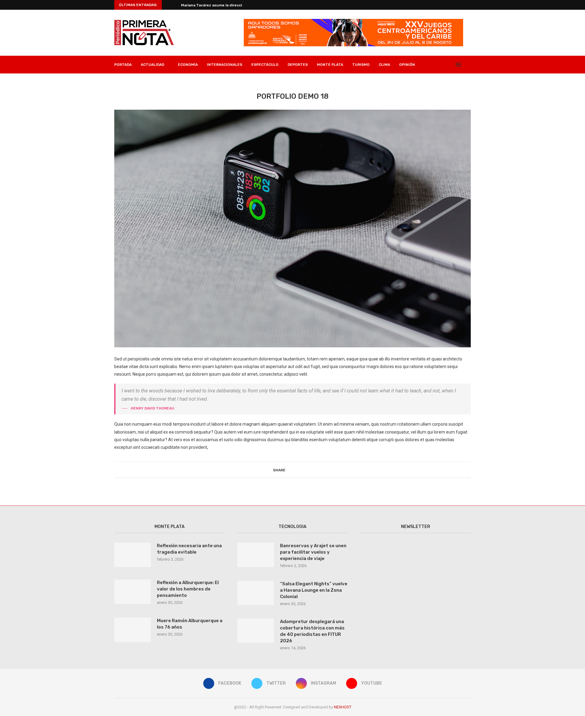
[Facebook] (430, 64)
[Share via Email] (310, 469)
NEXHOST (342, 707)
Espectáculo (264, 64)
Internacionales (224, 64)
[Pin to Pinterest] (304, 469)
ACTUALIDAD (152, 64)
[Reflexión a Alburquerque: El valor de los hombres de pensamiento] (132, 592)
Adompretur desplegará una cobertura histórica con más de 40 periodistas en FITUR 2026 (312, 631)
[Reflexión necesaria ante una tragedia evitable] (132, 555)
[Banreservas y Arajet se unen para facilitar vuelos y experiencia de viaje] (255, 555)
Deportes (298, 64)
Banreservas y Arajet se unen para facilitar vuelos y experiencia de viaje (313, 552)
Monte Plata (330, 64)
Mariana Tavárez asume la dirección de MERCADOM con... (233, 5)
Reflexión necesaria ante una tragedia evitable (189, 549)
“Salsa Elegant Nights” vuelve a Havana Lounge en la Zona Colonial (313, 590)
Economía (188, 64)
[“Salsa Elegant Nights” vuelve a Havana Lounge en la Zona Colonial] (255, 593)
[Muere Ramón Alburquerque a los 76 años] (132, 630)
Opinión (407, 64)
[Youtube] (450, 64)
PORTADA (123, 64)
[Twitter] (437, 64)
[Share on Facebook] (291, 469)
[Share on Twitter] (297, 469)
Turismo (361, 64)
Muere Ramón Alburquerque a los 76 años (189, 624)
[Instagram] (443, 64)
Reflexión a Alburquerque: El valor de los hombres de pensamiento (188, 589)
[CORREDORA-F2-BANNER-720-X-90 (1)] (353, 21)
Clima (384, 64)
